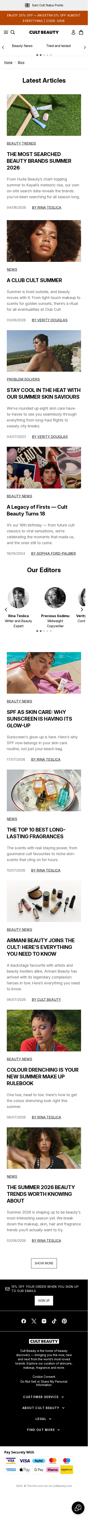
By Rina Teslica (46, 207)
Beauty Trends (21, 143)
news (12, 819)
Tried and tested (58, 46)
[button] (78, 1508)
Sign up (44, 1300)
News (12, 269)
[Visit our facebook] (24, 1321)
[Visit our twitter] (34, 1321)
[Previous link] (3, 47)
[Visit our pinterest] (64, 1321)
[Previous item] (6, 609)
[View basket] (81, 32)
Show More (44, 1263)
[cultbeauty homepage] (44, 32)
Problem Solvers (23, 379)
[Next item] (82, 609)
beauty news (19, 701)
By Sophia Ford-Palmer (53, 553)
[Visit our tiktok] (54, 1321)
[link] (73, 32)
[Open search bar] (12, 32)
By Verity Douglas (50, 320)
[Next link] (85, 47)
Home (8, 62)
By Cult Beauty (46, 999)
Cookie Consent (44, 1376)
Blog (21, 62)
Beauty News (22, 46)
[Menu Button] (4, 32)
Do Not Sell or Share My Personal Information (44, 1383)
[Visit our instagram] (44, 1321)
